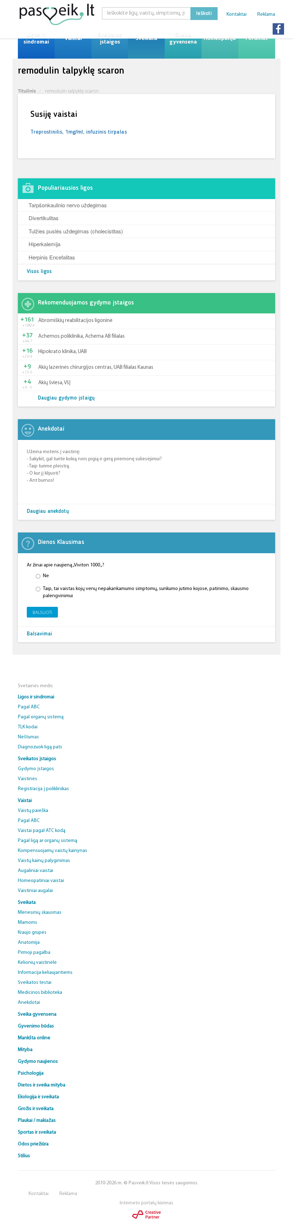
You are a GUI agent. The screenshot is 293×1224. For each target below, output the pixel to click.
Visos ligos (39, 271)
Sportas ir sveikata (37, 1132)
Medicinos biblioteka (40, 992)
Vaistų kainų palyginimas (44, 860)
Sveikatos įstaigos (110, 38)
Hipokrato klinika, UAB (62, 352)
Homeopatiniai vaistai (41, 880)
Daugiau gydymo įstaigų (66, 398)
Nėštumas (28, 737)
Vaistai (73, 38)
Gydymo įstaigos (36, 769)
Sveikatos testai (34, 982)
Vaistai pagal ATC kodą (41, 830)
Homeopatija (220, 38)
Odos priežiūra (33, 1144)
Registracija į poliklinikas (43, 789)
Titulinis (27, 91)
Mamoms (27, 922)
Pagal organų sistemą (41, 717)
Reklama (266, 14)
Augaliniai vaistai (35, 870)
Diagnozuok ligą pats (40, 747)
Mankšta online (34, 1038)
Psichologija (31, 1073)
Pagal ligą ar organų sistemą (47, 840)
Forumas (256, 38)
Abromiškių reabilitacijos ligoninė (75, 320)
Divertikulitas (44, 218)
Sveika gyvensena (183, 38)
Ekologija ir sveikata (38, 1097)
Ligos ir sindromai (36, 38)
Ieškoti (204, 13)
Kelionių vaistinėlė (37, 962)
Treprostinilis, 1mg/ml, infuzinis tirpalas (78, 132)
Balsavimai (39, 634)
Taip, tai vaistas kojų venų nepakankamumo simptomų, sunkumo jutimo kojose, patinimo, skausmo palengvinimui (146, 592)
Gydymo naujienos (38, 1061)
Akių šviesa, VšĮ (54, 383)
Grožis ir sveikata (36, 1108)
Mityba (25, 1049)
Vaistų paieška (33, 810)
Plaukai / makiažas (37, 1120)
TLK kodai (28, 727)
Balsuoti (42, 612)
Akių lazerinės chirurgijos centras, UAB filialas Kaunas (95, 367)
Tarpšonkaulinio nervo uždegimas (68, 205)
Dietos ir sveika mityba (41, 1085)
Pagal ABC (29, 707)
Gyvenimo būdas (36, 1026)
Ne (46, 576)
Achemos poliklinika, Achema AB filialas (81, 336)
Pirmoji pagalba (34, 952)
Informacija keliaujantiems (45, 972)
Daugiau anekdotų (48, 511)
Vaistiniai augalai (35, 890)
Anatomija (29, 942)
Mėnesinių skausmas (39, 912)
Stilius (24, 1156)
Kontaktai (237, 14)
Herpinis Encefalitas (52, 257)
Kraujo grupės (32, 932)
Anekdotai (29, 1002)
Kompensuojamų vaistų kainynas (52, 850)
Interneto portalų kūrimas (146, 1203)
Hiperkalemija (44, 244)
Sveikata (146, 38)
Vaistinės (27, 779)
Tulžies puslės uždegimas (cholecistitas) (76, 231)
